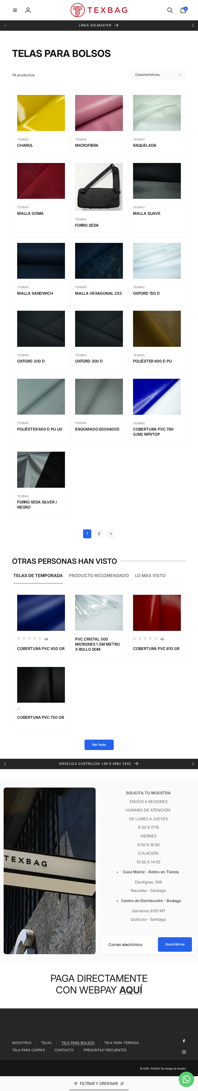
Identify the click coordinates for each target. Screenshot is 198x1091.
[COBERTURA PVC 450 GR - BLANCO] (23, 638)
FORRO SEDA (87, 225)
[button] (15, 10)
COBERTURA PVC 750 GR (40, 717)
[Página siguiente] (111, 533)
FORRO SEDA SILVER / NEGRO (37, 505)
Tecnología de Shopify (173, 1068)
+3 (46, 639)
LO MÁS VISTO (150, 575)
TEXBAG (155, 1068)
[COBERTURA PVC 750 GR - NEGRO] (18, 709)
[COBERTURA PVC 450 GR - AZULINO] (18, 638)
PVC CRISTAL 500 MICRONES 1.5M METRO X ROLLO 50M (97, 644)
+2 (161, 639)
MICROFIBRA (87, 145)
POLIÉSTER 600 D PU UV (40, 429)
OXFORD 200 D (31, 361)
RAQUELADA (144, 145)
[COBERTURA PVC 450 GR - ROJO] (34, 638)
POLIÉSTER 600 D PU (152, 361)
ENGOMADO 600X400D (97, 429)
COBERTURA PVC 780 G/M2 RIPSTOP (153, 432)
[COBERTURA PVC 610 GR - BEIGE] (145, 638)
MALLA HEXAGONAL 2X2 (98, 293)
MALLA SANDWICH (35, 293)
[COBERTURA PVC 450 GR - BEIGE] (29, 638)
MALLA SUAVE (147, 213)
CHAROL (25, 145)
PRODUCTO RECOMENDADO (99, 575)
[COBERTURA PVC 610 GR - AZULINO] (139, 638)
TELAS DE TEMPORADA (38, 575)
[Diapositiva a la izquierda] (5, 25)
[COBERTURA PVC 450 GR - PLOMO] (39, 638)
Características (147, 74)
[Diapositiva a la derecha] (193, 25)
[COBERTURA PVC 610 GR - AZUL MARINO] (134, 638)
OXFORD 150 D (146, 293)
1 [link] (87, 533)
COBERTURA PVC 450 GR (40, 648)
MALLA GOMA (30, 213)
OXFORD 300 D (89, 361)
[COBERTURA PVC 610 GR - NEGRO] (155, 638)
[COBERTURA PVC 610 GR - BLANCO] (150, 638)
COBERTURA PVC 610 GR (156, 648)
